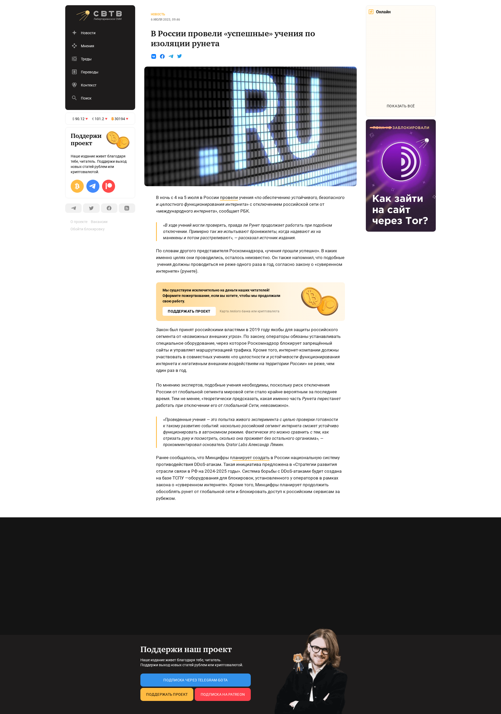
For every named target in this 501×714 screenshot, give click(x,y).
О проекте (78, 222)
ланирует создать (251, 457)
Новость (158, 14)
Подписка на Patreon (223, 694)
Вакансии (99, 222)
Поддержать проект (167, 694)
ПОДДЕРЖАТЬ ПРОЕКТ (189, 311)
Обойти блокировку (87, 229)
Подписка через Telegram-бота (195, 680)
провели (229, 197)
